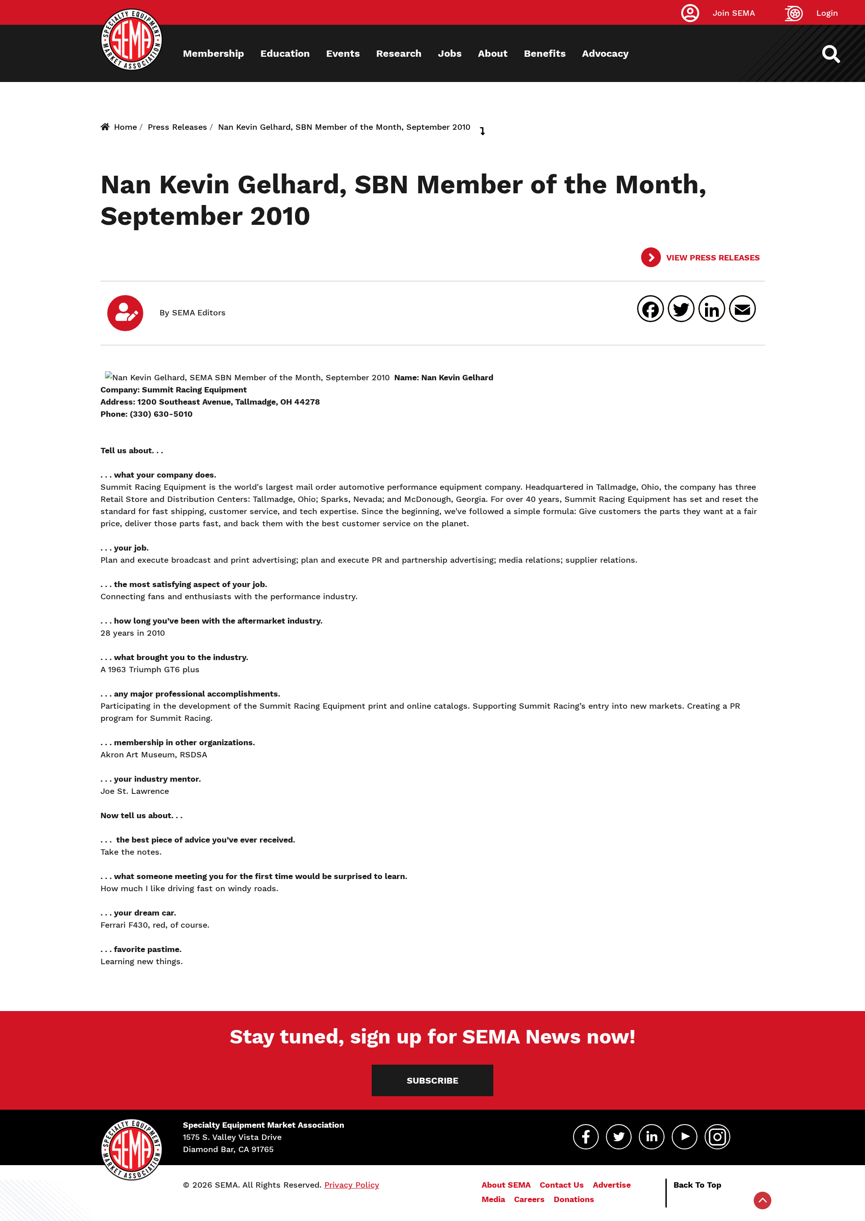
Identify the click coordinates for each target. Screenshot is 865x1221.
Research (399, 53)
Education (285, 53)
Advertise (612, 1184)
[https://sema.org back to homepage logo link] (839, 54)
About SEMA (506, 1184)
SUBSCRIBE (433, 1080)
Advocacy (605, 53)
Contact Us (562, 1184)
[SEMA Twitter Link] (619, 1136)
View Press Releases (712, 257)
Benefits (545, 53)
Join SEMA (734, 13)
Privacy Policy (351, 1184)
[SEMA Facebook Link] (586, 1136)
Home (125, 127)
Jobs (450, 53)
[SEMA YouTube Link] (684, 1136)
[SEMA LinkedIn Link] (652, 1136)
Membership (213, 53)
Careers (529, 1199)
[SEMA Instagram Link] (717, 1136)
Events (343, 53)
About (493, 53)
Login (827, 13)
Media (493, 1199)
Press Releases (177, 127)
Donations (574, 1199)
